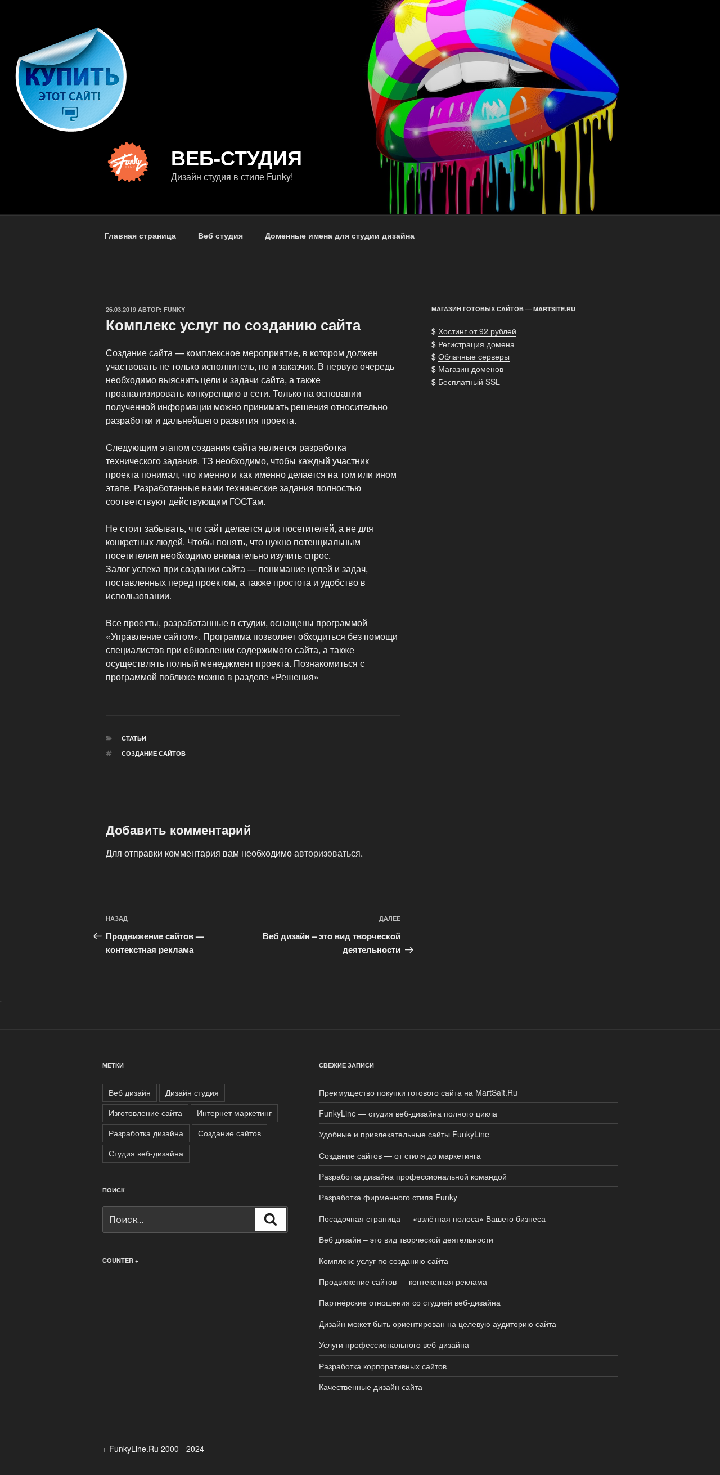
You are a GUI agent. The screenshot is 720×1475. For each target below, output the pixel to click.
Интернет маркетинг (234, 1112)
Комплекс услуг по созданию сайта (383, 1260)
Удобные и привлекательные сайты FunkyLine (404, 1134)
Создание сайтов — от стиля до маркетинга (400, 1155)
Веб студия (220, 235)
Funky (174, 309)
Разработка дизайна (146, 1132)
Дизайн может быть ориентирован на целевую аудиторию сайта (437, 1323)
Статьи (134, 738)
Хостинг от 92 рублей (477, 331)
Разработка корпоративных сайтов (383, 1365)
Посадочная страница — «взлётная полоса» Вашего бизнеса (432, 1218)
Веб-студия (236, 157)
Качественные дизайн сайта (370, 1386)
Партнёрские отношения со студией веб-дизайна (410, 1302)
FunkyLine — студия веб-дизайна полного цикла (408, 1113)
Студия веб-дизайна (146, 1153)
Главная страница (140, 235)
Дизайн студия (192, 1092)
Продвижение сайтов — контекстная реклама (403, 1281)
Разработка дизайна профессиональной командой (413, 1176)
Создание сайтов (154, 753)
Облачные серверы (474, 356)
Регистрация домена (476, 343)
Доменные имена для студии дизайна (340, 235)
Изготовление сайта (145, 1112)
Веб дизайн (130, 1092)
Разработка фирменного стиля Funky (388, 1197)
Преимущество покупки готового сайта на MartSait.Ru (418, 1092)
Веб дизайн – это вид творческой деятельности (406, 1239)
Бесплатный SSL (469, 381)
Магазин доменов (470, 368)
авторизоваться (327, 852)
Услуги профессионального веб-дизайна (394, 1344)
